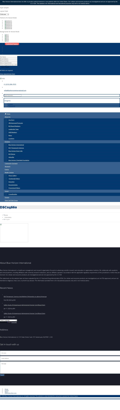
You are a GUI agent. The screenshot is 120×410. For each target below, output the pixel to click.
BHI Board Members (14, 126)
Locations (11, 138)
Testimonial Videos (14, 178)
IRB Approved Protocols (16, 123)
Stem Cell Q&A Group (11, 200)
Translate (14, 322)
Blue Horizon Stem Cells (15, 151)
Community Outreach (11, 163)
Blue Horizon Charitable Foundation (19, 160)
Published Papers (12, 44)
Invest (7, 191)
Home (6, 215)
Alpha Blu (11, 157)
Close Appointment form (7, 74)
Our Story (11, 120)
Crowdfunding (13, 194)
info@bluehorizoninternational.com (15, 90)
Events (7, 169)
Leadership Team (14, 129)
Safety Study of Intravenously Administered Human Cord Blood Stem (24, 305)
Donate (7, 197)
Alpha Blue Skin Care (10, 393)
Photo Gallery (13, 175)
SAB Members (13, 132)
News (11, 104)
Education (11, 182)
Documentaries (13, 185)
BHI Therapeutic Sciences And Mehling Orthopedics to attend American (25, 296)
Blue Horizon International (16, 145)
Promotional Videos (14, 188)
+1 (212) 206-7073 (10, 84)
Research (12, 106)
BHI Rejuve (12, 154)
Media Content (9, 172)
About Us (7, 117)
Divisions (7, 141)
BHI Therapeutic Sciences (16, 148)
